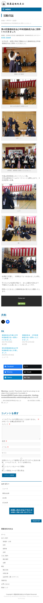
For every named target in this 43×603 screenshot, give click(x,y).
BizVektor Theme (25, 596)
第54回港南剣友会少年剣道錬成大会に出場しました (10, 350)
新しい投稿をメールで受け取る (13, 470)
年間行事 (5, 573)
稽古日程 (5, 570)
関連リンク (4, 587)
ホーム (3, 534)
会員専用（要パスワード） (11, 577)
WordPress (15, 596)
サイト (4, 453)
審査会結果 (5, 493)
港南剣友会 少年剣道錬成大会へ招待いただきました (30, 337)
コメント (6, 424)
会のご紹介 (4, 538)
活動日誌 (4, 580)
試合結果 (8, 37)
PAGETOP (36, 521)
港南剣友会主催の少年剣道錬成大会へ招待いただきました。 (10, 337)
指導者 (5, 548)
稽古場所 (5, 559)
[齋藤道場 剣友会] (13, 3)
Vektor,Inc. (36, 596)
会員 (4, 552)
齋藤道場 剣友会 (19, 594)
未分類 (3, 37)
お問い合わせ (5, 584)
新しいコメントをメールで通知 (13, 466)
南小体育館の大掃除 (35, 400)
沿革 (4, 545)
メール (5, 447)
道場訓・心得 (7, 541)
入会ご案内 (4, 556)
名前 (4, 441)
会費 (4, 563)
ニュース (5, 488)
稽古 (2, 566)
